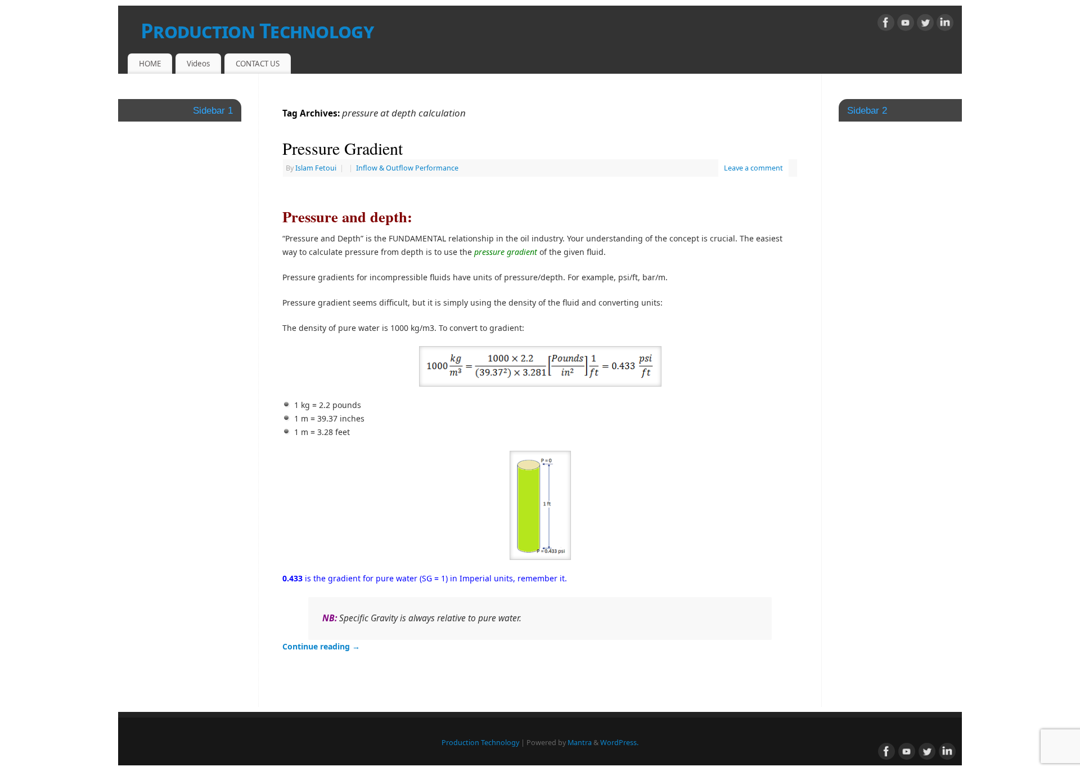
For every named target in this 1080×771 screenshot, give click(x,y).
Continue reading (321, 646)
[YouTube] (905, 24)
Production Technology (257, 30)
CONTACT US (258, 64)
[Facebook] (886, 24)
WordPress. (619, 742)
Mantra (580, 742)
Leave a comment (753, 168)
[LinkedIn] (945, 24)
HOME (150, 64)
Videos (198, 64)
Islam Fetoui (315, 168)
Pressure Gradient (342, 148)
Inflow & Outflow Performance (407, 168)
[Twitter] (925, 24)
